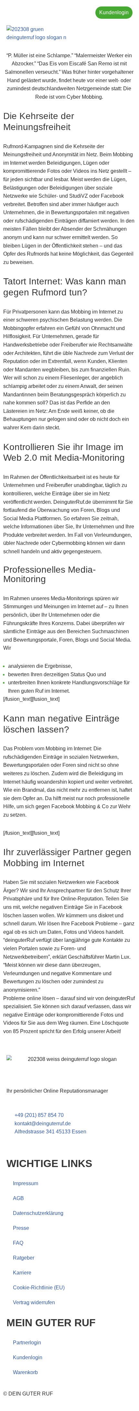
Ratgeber (23, 1258)
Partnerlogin (27, 1342)
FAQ (18, 1243)
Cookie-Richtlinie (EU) (39, 1287)
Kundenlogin (27, 1357)
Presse (21, 1228)
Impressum (25, 1183)
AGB (18, 1198)
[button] (126, 33)
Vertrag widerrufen (34, 1302)
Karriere (22, 1272)
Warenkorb (25, 1372)
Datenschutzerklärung (38, 1213)
